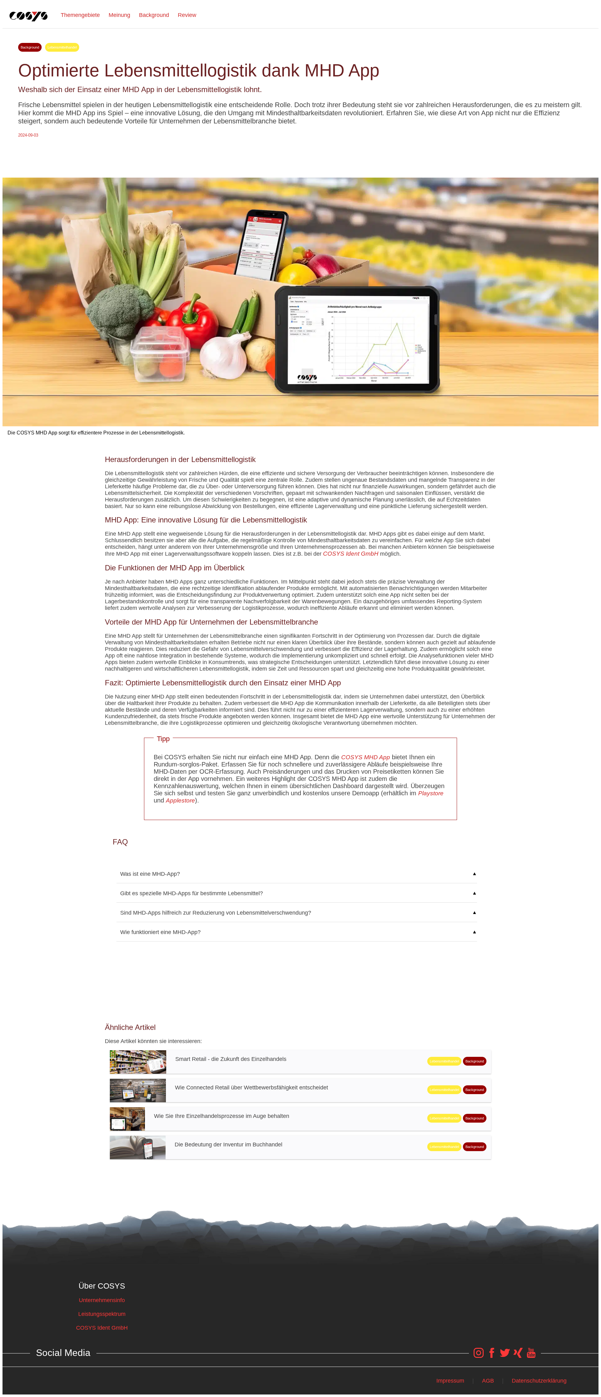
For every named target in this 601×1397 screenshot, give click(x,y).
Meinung (119, 15)
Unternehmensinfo (102, 1300)
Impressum (450, 1381)
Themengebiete (80, 15)
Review (187, 15)
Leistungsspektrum (102, 1314)
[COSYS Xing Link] (518, 1356)
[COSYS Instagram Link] (479, 1356)
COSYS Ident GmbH (350, 553)
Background (154, 15)
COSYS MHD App (365, 757)
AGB (488, 1381)
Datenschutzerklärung (539, 1381)
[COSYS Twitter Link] (505, 1356)
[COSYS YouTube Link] (531, 1356)
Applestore (180, 800)
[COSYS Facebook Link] (492, 1356)
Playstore (431, 793)
